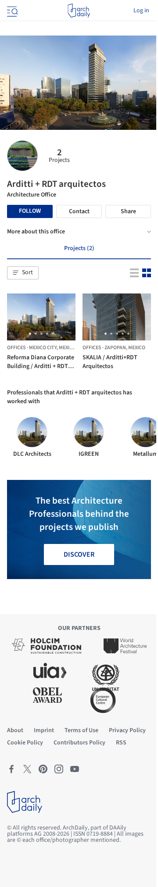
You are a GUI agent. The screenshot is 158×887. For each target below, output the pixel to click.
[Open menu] (11, 10)
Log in (141, 10)
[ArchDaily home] (79, 11)
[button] (23, 272)
